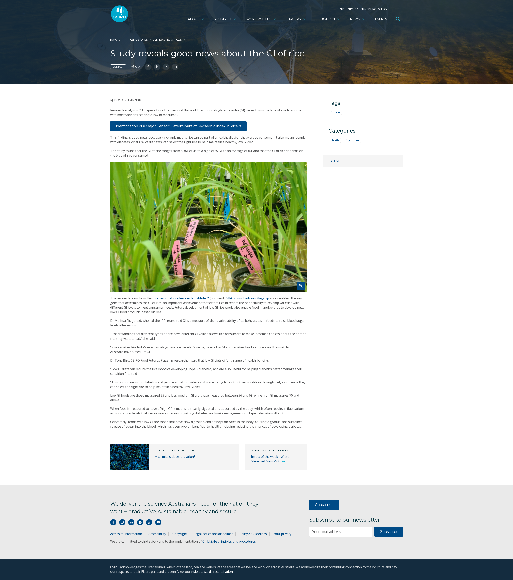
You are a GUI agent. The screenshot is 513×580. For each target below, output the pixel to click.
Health (335, 140)
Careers (293, 19)
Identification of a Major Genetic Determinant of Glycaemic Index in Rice (177, 126)
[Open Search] (398, 19)
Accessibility (157, 533)
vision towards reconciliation (212, 571)
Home (113, 39)
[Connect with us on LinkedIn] (131, 522)
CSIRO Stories (139, 39)
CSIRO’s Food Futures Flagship (247, 298)
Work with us (258, 19)
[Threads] (149, 522)
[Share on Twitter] (157, 67)
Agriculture (352, 140)
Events (381, 19)
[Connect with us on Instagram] (122, 522)
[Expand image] (208, 227)
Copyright (179, 533)
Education (325, 19)
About (193, 19)
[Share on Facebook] (148, 67)
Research (222, 19)
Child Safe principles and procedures (229, 541)
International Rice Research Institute (179, 298)
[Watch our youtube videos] (158, 522)
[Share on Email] (175, 67)
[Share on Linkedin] (166, 67)
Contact (118, 66)
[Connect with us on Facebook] (113, 522)
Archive (335, 112)
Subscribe (388, 531)
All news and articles (167, 39)
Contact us (324, 505)
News (355, 19)
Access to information (126, 533)
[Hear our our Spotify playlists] (140, 522)
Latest (334, 161)
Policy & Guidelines (253, 533)
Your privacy (282, 533)
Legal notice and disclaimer (213, 533)
